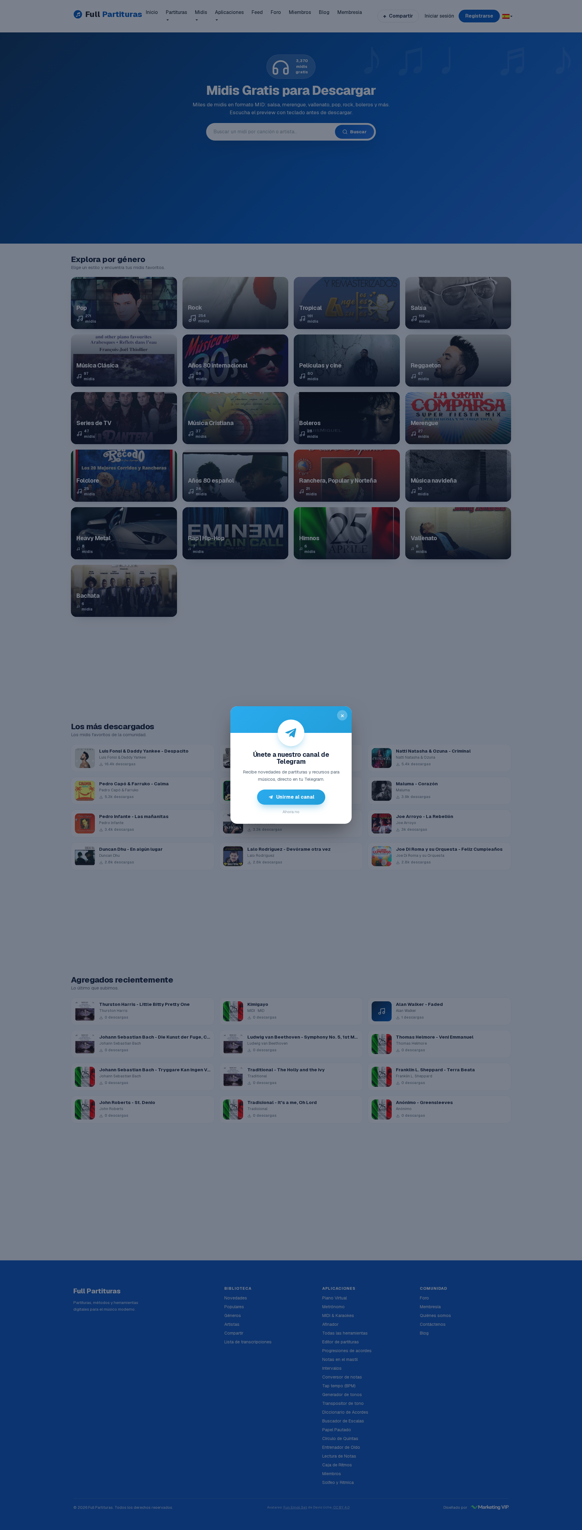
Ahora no (291, 811)
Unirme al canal (295, 797)
